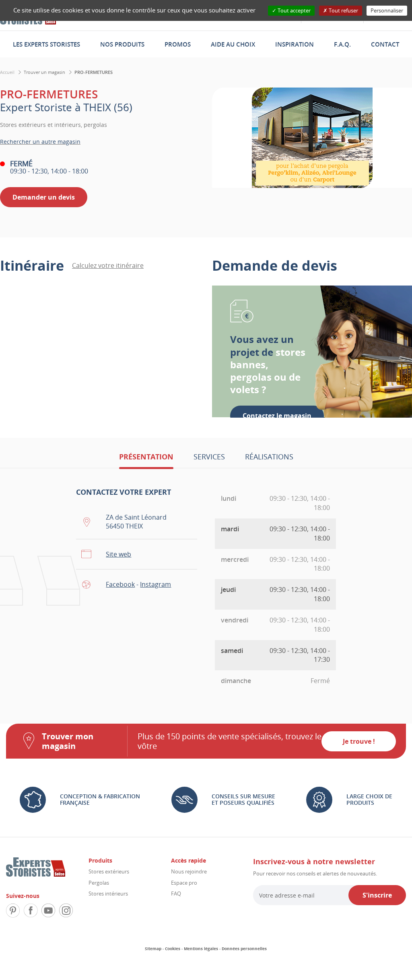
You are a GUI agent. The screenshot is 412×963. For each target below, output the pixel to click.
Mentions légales (201, 948)
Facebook (120, 584)
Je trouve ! (359, 741)
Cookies (172, 948)
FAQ (176, 893)
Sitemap (153, 948)
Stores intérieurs (108, 893)
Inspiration (294, 44)
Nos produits (122, 44)
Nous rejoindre (189, 871)
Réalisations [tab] (269, 456)
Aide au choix (233, 44)
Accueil (7, 72)
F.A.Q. (342, 44)
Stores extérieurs (109, 871)
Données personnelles (244, 948)
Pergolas (99, 882)
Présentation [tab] (146, 456)
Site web (118, 554)
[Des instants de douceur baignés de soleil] (312, 138)
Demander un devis (43, 197)
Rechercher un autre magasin (40, 141)
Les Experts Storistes (46, 44)
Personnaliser (387, 10)
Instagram (155, 584)
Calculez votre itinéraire (108, 265)
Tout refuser (343, 10)
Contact (385, 44)
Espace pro (184, 882)
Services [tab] (209, 456)
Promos (178, 44)
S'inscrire (377, 895)
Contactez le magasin (277, 415)
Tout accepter (293, 10)
